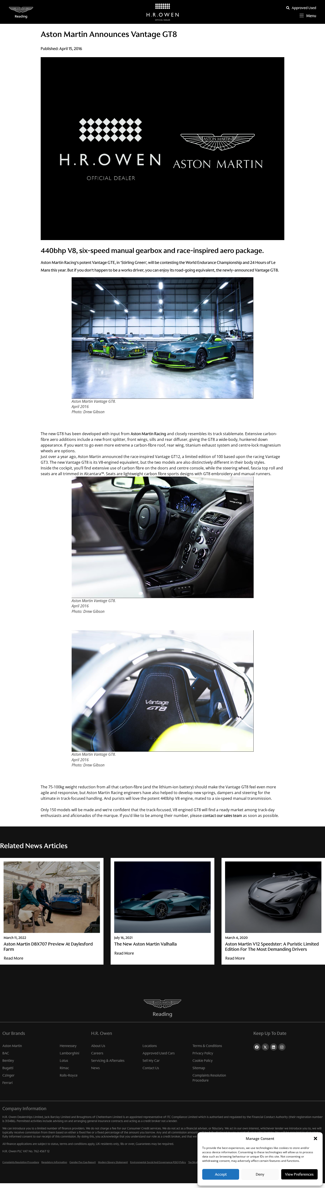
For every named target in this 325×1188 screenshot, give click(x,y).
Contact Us (151, 1068)
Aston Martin (12, 1045)
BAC (5, 1053)
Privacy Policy (202, 1053)
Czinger (8, 1075)
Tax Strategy (195, 1162)
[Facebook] (257, 1047)
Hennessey (68, 1045)
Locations (150, 1045)
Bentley (8, 1060)
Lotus (64, 1060)
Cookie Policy (202, 1060)
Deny (260, 1174)
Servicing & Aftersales (107, 1060)
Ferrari (7, 1082)
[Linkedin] (273, 1047)
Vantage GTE (103, 262)
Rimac (64, 1068)
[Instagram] (282, 1047)
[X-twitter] (265, 1047)
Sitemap (198, 1068)
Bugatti (7, 1068)
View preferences (299, 1174)
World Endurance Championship (214, 262)
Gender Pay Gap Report (82, 1162)
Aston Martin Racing (148, 433)
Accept (221, 1174)
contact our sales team (222, 815)
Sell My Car (151, 1060)
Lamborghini (69, 1053)
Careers (97, 1053)
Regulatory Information (54, 1162)
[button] (315, 1138)
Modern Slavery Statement (113, 1162)
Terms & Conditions (207, 1045)
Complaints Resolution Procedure (209, 1078)
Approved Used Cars (159, 1053)
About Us (98, 1045)
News (95, 1068)
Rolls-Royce (69, 1075)
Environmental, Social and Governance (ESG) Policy (158, 1162)
